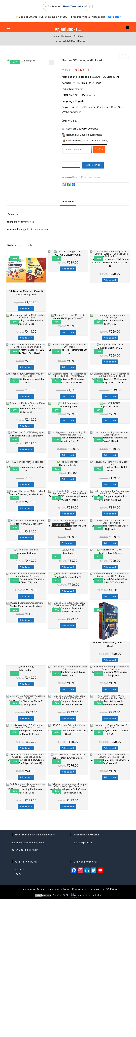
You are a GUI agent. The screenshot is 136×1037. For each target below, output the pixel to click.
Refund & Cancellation (31, 889)
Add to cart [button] (26, 308)
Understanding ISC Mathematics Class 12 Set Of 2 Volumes (110, 580)
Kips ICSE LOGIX (109, 406)
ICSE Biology (26, 670)
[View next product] (127, 56)
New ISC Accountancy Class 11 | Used (110, 644)
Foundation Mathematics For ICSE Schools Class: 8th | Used (26, 351)
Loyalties (68, 553)
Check (99, 149)
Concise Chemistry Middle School (26, 494)
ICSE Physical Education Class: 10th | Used (68, 732)
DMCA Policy (110, 889)
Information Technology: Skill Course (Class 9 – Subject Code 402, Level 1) (110, 263)
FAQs (18, 874)
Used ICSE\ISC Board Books (70, 41)
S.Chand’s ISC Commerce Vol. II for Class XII (26, 380)
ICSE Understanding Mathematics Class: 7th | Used (110, 673)
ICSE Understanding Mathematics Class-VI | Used (26, 791)
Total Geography (68, 406)
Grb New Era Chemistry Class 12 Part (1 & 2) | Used (26, 293)
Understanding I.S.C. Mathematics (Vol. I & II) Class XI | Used (110, 380)
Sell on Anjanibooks (82, 842)
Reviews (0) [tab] (68, 201)
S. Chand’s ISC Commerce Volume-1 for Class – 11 (110, 761)
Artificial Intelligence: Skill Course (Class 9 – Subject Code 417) (68, 791)
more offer (114, 16)
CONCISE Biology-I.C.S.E (68, 254)
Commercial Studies (26, 553)
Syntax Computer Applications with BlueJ (68, 527)
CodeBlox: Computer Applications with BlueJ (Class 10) (110, 498)
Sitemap (95, 889)
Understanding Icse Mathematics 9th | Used (68, 351)
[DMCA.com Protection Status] (43, 895)
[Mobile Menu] (8, 27)
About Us (19, 869)
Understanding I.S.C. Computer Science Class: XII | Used (26, 732)
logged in (25, 229)
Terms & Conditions (58, 889)
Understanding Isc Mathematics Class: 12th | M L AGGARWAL (68, 380)
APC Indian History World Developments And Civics (109, 703)
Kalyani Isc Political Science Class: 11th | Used (26, 410)
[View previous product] (121, 56)
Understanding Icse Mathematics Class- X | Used (26, 322)
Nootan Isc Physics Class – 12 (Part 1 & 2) (110, 732)
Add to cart (92, 165)
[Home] (52, 41)
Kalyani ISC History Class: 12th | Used (110, 469)
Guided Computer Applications (26, 606)
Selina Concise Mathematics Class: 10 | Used (110, 527)
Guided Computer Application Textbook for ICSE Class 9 (67, 703)
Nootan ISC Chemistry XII (68, 577)
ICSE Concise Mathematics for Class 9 (26, 469)
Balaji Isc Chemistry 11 (110, 347)
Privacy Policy (80, 889)
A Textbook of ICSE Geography (26, 523)
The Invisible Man (68, 465)
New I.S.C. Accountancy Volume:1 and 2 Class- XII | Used (26, 580)
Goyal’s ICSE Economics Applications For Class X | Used (68, 498)
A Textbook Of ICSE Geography (26, 435)
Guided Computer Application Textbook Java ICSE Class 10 (67, 610)
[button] (51, 62)
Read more (68, 543)
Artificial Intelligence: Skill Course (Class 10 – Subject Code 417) (26, 761)
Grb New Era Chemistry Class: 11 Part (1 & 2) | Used (26, 703)
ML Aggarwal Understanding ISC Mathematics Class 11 (68, 439)
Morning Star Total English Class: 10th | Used (67, 673)
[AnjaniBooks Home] (68, 29)
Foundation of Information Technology (110, 322)
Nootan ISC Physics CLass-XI (68, 318)
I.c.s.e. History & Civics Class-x (68, 757)
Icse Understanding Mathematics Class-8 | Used (110, 439)
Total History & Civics (110, 553)
